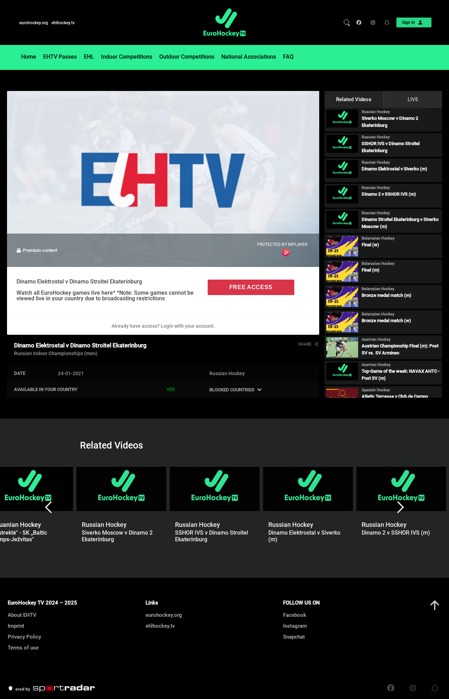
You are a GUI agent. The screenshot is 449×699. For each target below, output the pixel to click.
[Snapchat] (384, 22)
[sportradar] (51, 688)
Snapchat (294, 637)
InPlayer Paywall (286, 252)
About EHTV (22, 615)
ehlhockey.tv (63, 22)
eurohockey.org (33, 22)
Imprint (16, 626)
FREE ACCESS (251, 287)
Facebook (294, 615)
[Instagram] (372, 22)
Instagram (295, 626)
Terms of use (23, 648)
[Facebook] (360, 22)
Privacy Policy (24, 637)
